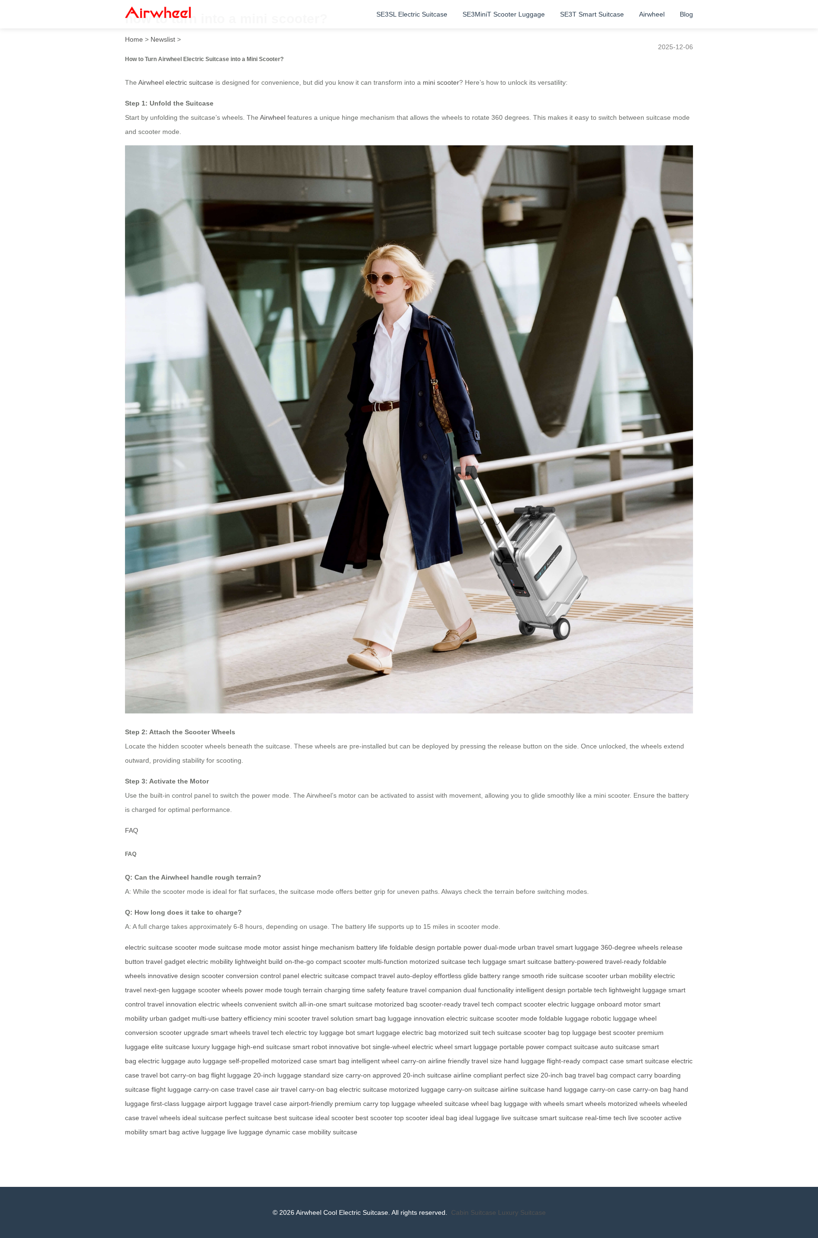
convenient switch (270, 1004)
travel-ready (623, 961)
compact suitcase (572, 1047)
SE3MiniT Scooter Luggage (503, 14)
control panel (279, 976)
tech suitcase (502, 1032)
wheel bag (486, 1103)
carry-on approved (373, 1075)
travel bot (155, 1075)
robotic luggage (614, 1018)
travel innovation (171, 1004)
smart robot (310, 1047)
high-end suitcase (264, 1047)
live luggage (245, 1132)
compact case (603, 1061)
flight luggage (231, 1075)
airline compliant (477, 1075)
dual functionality (488, 990)
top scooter (411, 1118)
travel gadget (165, 961)
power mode (263, 990)
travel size (486, 1061)
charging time (344, 990)
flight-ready (563, 1061)
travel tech (478, 1004)
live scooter (645, 1118)
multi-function (387, 961)
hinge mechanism (328, 947)
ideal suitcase (202, 1118)
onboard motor (619, 1004)
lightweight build (259, 961)
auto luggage (207, 1061)
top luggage (578, 1032)
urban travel (536, 947)
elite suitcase (170, 1047)
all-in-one (313, 1004)
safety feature (387, 990)
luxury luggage (214, 1047)
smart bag (371, 1018)
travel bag (593, 1075)
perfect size (521, 1075)
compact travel (373, 976)
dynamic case (285, 1132)
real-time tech (605, 1118)
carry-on (413, 1061)
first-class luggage (178, 1103)
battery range (500, 976)
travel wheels (160, 1118)
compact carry (631, 1075)
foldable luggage (564, 1018)
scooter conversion (230, 976)
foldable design (412, 947)
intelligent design (541, 990)
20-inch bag (558, 1075)
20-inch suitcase (427, 1075)
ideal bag (443, 1118)
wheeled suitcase (443, 1103)
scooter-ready (440, 1004)
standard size (323, 1075)
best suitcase (293, 1118)
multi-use (205, 1018)
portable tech (587, 990)
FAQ (131, 830)
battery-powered (578, 961)
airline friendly (449, 1061)
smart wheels (230, 1032)
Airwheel (652, 14)
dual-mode (500, 947)
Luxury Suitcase (522, 1212)
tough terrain (303, 990)
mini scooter (441, 82)
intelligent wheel (375, 1061)
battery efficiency (246, 1018)
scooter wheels (220, 990)
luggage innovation (416, 1018)
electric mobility (210, 961)
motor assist (281, 947)
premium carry (356, 1103)
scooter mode (195, 947)
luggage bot (337, 1032)
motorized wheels (634, 1103)
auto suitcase (620, 1047)
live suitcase (519, 1118)
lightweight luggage (638, 990)
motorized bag (396, 1004)
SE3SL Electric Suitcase (411, 14)
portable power (459, 947)
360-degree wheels (629, 947)
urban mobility (631, 976)
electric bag (419, 1032)
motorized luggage (417, 1089)
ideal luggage (479, 1118)
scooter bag (541, 1032)
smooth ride (539, 976)
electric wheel (432, 1047)
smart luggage (577, 947)
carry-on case (214, 1089)
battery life (372, 947)
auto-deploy (414, 976)
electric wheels (220, 1004)
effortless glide (456, 976)
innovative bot (350, 1047)
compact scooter (340, 961)
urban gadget (170, 1018)
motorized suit (459, 1032)
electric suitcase (149, 947)
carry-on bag (190, 1075)
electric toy (301, 1032)
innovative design (174, 976)
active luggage (203, 1132)
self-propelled (249, 1061)
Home (134, 39)
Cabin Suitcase (473, 1212)
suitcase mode (239, 947)
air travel (284, 1089)
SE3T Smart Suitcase (592, 14)
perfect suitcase (248, 1118)
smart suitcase (530, 961)
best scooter (616, 1032)
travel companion (436, 990)
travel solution (333, 1018)
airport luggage (230, 1103)
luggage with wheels (534, 1103)
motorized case (294, 1061)
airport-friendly (311, 1103)
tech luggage (487, 961)
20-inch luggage (277, 1075)
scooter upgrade (184, 1032)
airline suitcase (522, 1089)
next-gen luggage (169, 990)
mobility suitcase (332, 1132)
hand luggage (524, 1061)
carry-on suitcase (472, 1089)
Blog (686, 14)
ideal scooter (334, 1118)
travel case (253, 1089)
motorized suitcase (437, 961)
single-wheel (391, 1047)
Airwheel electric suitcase (175, 82)
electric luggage (571, 1004)
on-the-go (299, 961)
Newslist (163, 39)
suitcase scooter (583, 976)
